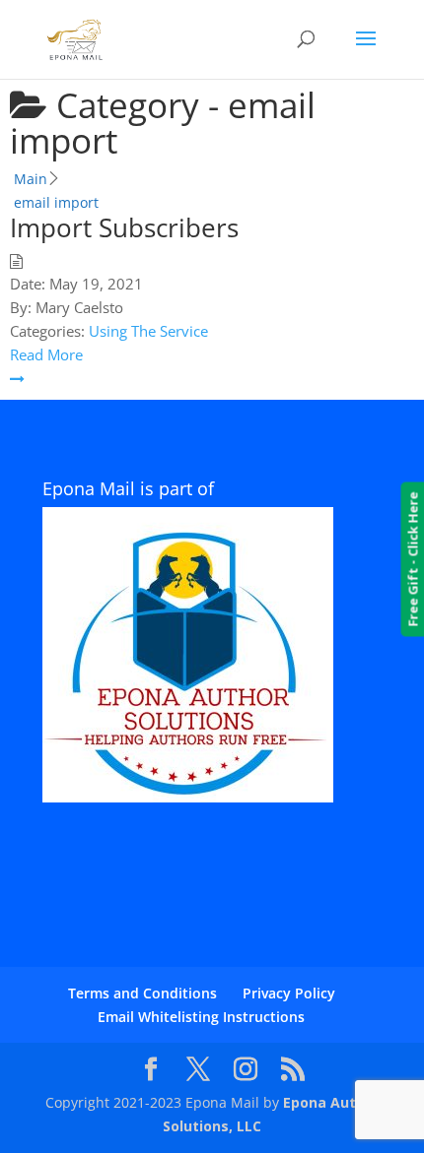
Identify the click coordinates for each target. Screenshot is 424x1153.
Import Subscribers (124, 227)
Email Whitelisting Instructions (201, 1016)
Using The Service (148, 331)
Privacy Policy (289, 993)
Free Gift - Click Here (412, 559)
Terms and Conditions (142, 993)
